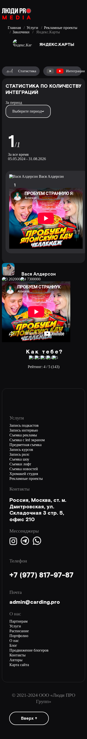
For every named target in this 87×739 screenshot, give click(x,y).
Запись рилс (19, 454)
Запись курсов (21, 450)
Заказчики (21, 32)
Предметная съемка (25, 445)
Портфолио (18, 636)
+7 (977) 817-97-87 (41, 575)
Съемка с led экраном (27, 440)
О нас (14, 641)
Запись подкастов (24, 425)
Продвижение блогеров (29, 650)
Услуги (32, 28)
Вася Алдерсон (51, 176)
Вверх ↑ (29, 718)
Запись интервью (23, 430)
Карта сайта (19, 665)
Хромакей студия (23, 474)
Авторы (15, 660)
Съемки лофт (20, 464)
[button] (6, 303)
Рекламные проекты (60, 28)
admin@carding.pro (34, 602)
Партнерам (18, 621)
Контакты (17, 655)
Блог (13, 645)
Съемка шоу (19, 459)
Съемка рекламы (23, 435)
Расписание (19, 631)
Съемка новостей (23, 469)
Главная (14, 28)
